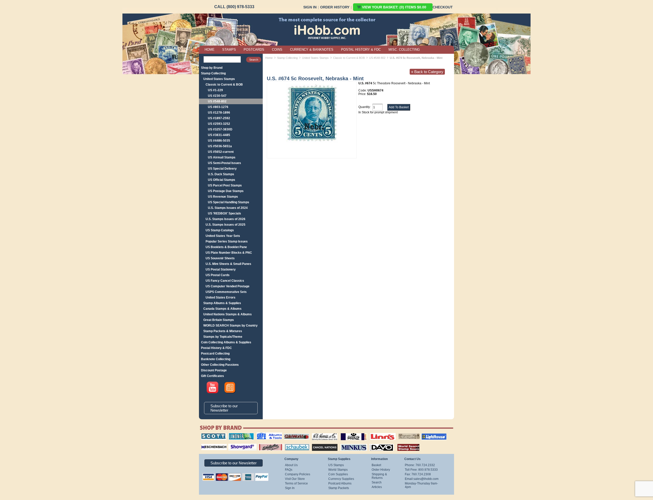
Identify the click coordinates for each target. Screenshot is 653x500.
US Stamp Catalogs (220, 230)
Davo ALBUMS (374, 443)
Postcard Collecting (215, 353)
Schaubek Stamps (294, 443)
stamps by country (404, 443)
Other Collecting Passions (220, 365)
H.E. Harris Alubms (322, 433)
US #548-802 (217, 101)
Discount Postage (214, 370)
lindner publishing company (239, 434)
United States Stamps (219, 79)
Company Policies (297, 474)
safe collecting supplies (264, 434)
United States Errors (220, 297)
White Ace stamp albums (265, 445)
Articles (377, 487)
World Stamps (338, 469)
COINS (277, 49)
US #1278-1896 (219, 112)
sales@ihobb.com (425, 479)
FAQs (288, 469)
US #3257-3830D (220, 129)
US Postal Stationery (221, 269)
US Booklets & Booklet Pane (226, 247)
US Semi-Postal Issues (224, 163)
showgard (233, 443)
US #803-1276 (218, 107)
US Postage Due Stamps (226, 191)
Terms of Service (296, 483)
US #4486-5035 (219, 140)
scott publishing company (210, 434)
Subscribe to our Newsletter (224, 408)
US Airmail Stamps (221, 157)
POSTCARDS (254, 49)
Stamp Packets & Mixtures (222, 331)
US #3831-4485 (219, 135)
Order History (334, 7)
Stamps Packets (320, 443)
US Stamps (336, 465)
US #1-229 (215, 90)
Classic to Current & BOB (224, 84)
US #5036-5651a (220, 146)
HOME (210, 49)
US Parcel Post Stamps (225, 185)
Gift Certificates (212, 376)
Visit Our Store (295, 479)
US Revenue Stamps (223, 196)
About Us (291, 465)
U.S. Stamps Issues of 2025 (225, 224)
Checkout (443, 7)
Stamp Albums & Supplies (222, 303)
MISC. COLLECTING (404, 49)
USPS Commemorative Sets (226, 292)
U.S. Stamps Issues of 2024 (228, 208)
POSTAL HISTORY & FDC (361, 49)
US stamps (399, 433)
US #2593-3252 (219, 124)
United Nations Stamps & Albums (227, 314)
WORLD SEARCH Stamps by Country (230, 325)
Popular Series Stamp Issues (227, 241)
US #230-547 (217, 96)
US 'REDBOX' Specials (224, 213)
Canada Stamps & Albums (222, 308)
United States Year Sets (223, 236)
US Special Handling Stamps (228, 202)
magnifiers (206, 443)
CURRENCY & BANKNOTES (311, 49)
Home (269, 57)
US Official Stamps (221, 180)
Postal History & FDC (216, 348)
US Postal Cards (218, 275)
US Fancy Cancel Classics (225, 280)
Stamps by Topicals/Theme (222, 337)
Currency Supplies (341, 479)
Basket (376, 465)
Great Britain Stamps (218, 320)
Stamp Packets (338, 488)
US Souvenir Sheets (220, 258)
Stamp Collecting (213, 73)
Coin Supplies (338, 474)
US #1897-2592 (219, 118)
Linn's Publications (377, 433)
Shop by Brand (211, 68)
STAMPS (229, 49)
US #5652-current (221, 152)
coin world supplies (295, 433)
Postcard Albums (339, 483)
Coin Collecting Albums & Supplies (226, 342)
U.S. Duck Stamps (221, 174)
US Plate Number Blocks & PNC (229, 252)
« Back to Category (427, 72)
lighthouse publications (427, 434)
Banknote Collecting (215, 359)
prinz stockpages (348, 433)
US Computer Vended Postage (227, 286)
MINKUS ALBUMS (349, 443)
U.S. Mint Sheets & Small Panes (228, 264)
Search (377, 482)
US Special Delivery (222, 168)
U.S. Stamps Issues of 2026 (225, 219)
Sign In (310, 7)
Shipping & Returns (379, 476)
